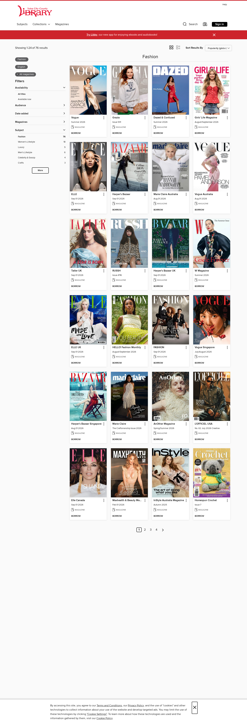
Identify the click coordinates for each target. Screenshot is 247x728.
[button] (190, 25)
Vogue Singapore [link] (205, 347)
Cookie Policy (104, 718)
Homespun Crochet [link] (206, 500)
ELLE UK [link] (76, 347)
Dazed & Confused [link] (164, 117)
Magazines (62, 24)
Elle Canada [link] (78, 500)
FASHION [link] (159, 347)
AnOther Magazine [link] (164, 423)
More (40, 170)
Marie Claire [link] (119, 423)
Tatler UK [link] (76, 270)
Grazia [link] (116, 117)
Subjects (22, 24)
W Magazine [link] (202, 270)
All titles (22, 94)
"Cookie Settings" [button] (97, 714)
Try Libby (92, 35)
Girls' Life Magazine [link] (206, 117)
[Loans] (205, 25)
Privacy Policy (136, 705)
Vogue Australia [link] (204, 194)
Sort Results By (194, 47)
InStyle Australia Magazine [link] (169, 500)
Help (224, 4)
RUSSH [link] (116, 270)
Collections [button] (40, 24)
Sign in (219, 24)
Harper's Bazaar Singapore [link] (86, 423)
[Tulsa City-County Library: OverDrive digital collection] (35, 11)
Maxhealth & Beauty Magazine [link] (127, 500)
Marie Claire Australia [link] (166, 194)
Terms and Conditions (109, 705)
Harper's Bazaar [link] (121, 194)
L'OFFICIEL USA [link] (203, 423)
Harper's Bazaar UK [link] (164, 270)
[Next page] (163, 530)
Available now (24, 99)
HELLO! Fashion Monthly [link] (126, 347)
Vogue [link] (75, 117)
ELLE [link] (74, 194)
